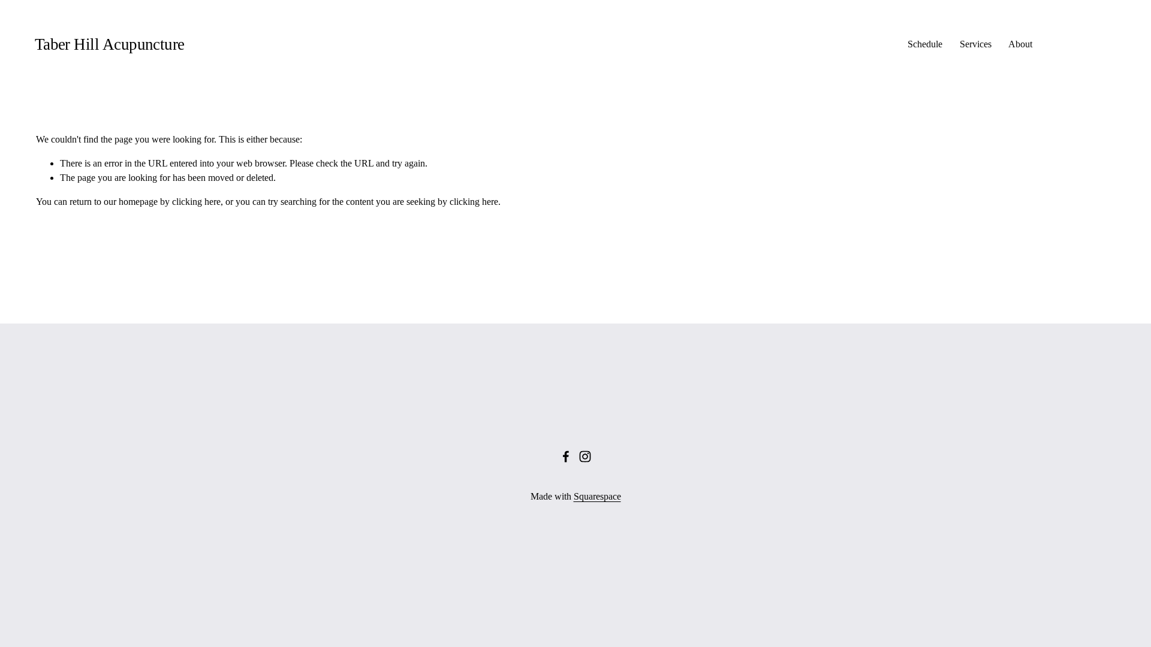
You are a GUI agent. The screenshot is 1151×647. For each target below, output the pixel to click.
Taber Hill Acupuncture (110, 44)
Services (976, 44)
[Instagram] (585, 456)
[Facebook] (566, 456)
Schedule (925, 44)
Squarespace (597, 496)
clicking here (196, 201)
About (1020, 44)
